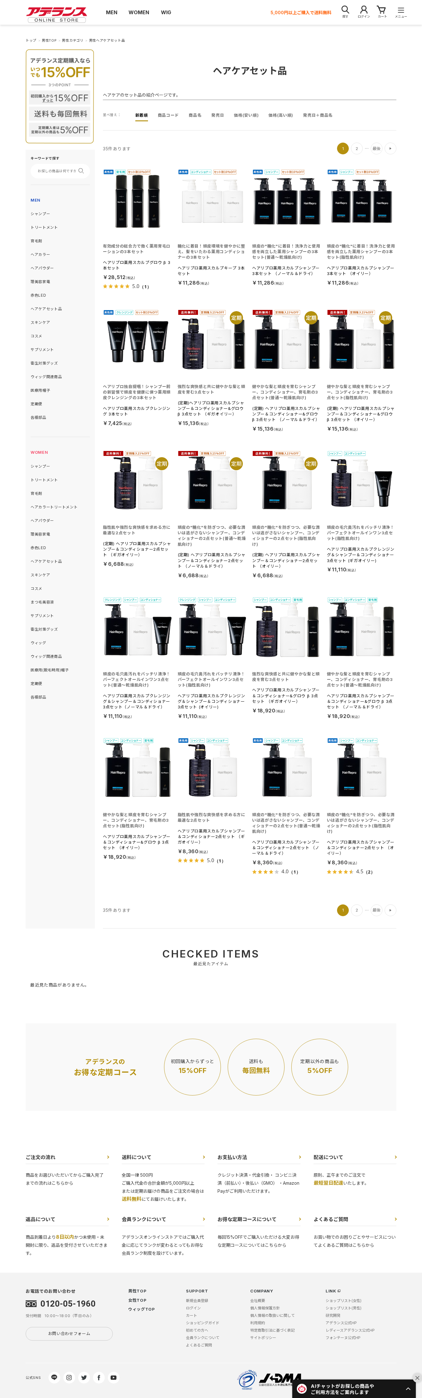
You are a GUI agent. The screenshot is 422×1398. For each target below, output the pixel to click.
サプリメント (42, 349)
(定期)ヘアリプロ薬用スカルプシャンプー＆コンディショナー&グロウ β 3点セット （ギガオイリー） (211, 408)
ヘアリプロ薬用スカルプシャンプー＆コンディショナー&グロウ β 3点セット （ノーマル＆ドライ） (361, 701)
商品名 (195, 115)
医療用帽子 (40, 390)
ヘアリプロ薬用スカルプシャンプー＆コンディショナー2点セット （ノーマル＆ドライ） (286, 848)
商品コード (168, 115)
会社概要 (257, 1300)
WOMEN (39, 452)
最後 (377, 148)
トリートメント (44, 227)
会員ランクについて (144, 1219)
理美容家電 (40, 281)
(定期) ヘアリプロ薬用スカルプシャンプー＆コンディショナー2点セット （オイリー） (286, 560)
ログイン (193, 1308)
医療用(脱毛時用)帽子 (50, 670)
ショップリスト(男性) (343, 1308)
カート (191, 1315)
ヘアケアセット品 (46, 309)
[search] (83, 170)
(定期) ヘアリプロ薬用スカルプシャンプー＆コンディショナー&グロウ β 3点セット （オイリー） (361, 414)
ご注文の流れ (40, 1157)
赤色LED (38, 295)
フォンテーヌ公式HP (343, 1337)
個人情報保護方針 (265, 1308)
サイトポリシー (263, 1337)
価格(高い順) (280, 115)
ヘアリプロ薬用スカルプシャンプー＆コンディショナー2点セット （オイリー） (361, 848)
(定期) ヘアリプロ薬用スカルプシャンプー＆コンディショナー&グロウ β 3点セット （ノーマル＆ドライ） (286, 414)
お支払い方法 (232, 1157)
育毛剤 (36, 241)
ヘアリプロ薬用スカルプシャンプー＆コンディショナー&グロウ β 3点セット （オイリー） (137, 842)
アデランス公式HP (341, 1323)
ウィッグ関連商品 (46, 376)
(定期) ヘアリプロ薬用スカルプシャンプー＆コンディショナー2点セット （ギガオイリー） (137, 549)
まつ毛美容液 (42, 602)
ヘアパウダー (42, 268)
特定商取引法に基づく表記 (272, 1330)
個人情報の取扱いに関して (272, 1315)
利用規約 (257, 1323)
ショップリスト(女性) (343, 1300)
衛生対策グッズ (44, 363)
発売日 (217, 115)
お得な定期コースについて (246, 1219)
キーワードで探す (45, 158)
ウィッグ (38, 643)
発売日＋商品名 (318, 115)
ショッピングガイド (202, 1323)
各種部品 (38, 417)
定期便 (36, 404)
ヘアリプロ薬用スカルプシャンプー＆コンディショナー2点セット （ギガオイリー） (211, 836)
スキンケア (40, 322)
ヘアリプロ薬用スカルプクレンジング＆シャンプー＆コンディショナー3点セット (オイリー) (211, 701)
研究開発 (333, 1315)
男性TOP (137, 1290)
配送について (328, 1157)
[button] (354, 1388)
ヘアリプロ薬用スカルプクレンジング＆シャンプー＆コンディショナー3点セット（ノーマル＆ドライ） (137, 701)
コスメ (36, 336)
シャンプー (40, 213)
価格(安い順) (246, 115)
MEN (35, 200)
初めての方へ (197, 1330)
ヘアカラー (40, 254)
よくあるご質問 (331, 1219)
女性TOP (137, 1300)
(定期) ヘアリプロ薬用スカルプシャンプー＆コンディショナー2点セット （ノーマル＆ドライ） (212, 560)
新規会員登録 (197, 1300)
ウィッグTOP (141, 1309)
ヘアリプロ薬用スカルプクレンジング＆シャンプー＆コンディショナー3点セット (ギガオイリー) (361, 555)
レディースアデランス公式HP (350, 1330)
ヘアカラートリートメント (54, 507)
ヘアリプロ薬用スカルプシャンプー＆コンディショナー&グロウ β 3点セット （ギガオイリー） (286, 695)
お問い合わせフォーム (69, 1333)
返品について (40, 1219)
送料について (136, 1157)
